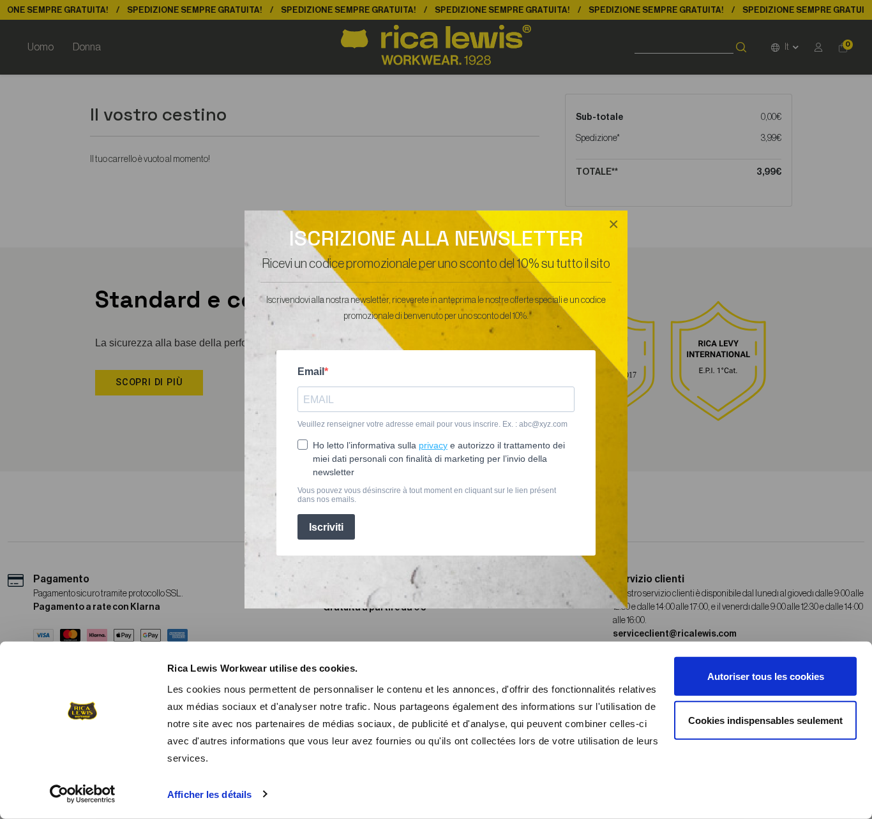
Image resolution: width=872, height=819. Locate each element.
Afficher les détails (209, 794)
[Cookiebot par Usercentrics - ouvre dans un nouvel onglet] (83, 794)
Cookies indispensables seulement (765, 719)
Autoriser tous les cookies (765, 676)
